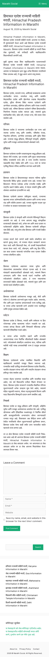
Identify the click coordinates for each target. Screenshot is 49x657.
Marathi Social (10, 3)
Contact (36, 649)
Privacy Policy (25, 649)
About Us (13, 649)
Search (38, 547)
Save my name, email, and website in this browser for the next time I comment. (25, 519)
